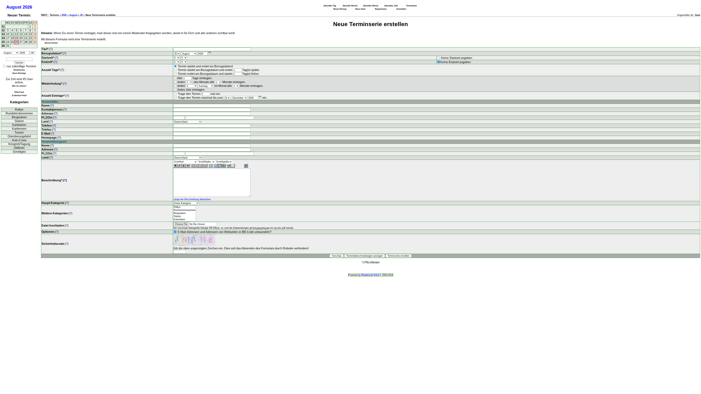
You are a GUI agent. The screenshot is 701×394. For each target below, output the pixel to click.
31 (3, 26)
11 (12, 34)
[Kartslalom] (184, 219)
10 (7, 34)
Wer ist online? (19, 86)
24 (7, 42)
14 (25, 34)
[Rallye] (184, 207)
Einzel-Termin (51, 43)
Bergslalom (19, 117)
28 (25, 42)
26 (16, 42)
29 (30, 42)
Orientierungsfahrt (19, 136)
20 (21, 38)
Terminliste (411, 6)
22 (30, 38)
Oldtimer (19, 147)
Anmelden (401, 9)
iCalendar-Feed (19, 95)
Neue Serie (360, 9)
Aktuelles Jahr (391, 6)
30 (35, 42)
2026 (27, 7)
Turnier (19, 132)
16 (35, 34)
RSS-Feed (19, 92)
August (13, 7)
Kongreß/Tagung (19, 144)
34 (3, 38)
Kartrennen (19, 128)
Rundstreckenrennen (19, 113)
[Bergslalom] (184, 213)
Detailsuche (19, 70)
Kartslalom (19, 124)
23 (35, 38)
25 (12, 42)
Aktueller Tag (329, 6)
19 (16, 38)
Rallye (19, 109)
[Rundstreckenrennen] (184, 210)
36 (3, 45)
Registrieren (381, 9)
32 (3, 30)
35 (3, 42)
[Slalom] (184, 216)
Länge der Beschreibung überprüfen (192, 199)
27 (21, 42)
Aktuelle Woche (350, 6)
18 (12, 38)
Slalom (19, 121)
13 (21, 34)
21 (25, 38)
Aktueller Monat (370, 6)
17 (7, 38)
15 (30, 34)
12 (16, 34)
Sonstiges (19, 151)
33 (3, 34)
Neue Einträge (19, 73)
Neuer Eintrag (339, 9)
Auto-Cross (19, 140)
